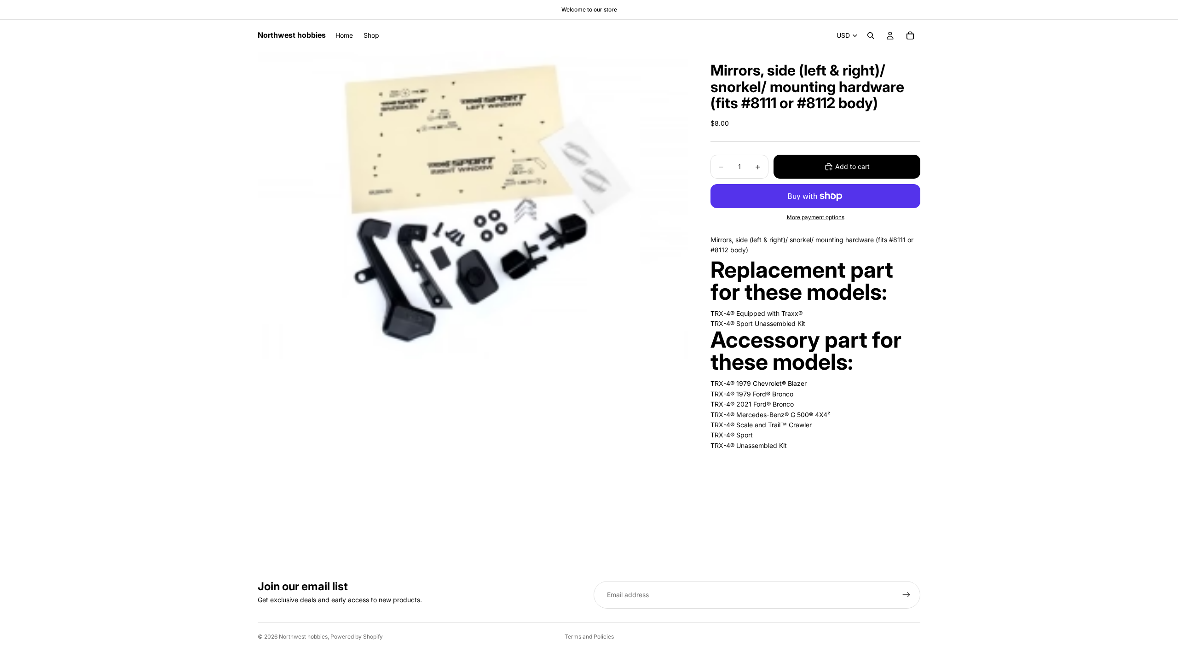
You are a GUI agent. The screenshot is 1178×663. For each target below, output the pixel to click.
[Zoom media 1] (473, 205)
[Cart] (910, 35)
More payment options (815, 217)
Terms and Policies (589, 636)
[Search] (870, 35)
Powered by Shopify (356, 636)
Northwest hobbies (303, 636)
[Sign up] (906, 595)
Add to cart (852, 166)
